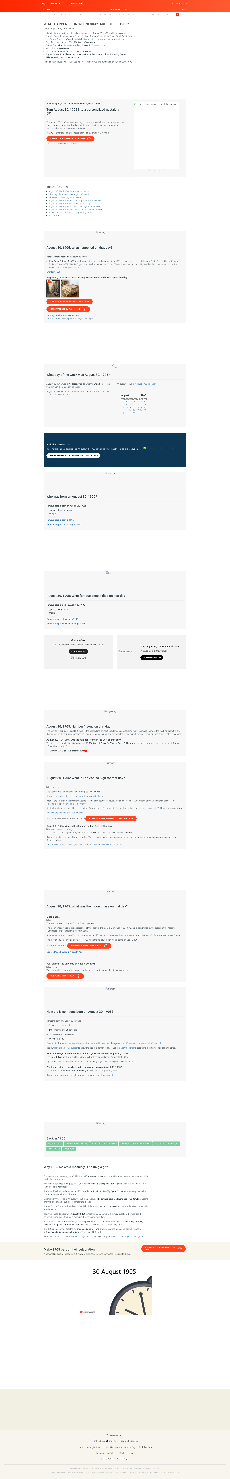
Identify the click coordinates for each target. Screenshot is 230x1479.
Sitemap (100, 1453)
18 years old (131, 1043)
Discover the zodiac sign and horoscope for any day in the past (75, 796)
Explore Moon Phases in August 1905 (64, 952)
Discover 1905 (55, 1144)
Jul (105, 9)
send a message (78, 651)
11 (86, 14)
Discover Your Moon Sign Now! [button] (86, 946)
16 (110, 14)
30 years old (144, 1043)
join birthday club (152, 658)
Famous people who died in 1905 (62, 619)
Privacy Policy (107, 1459)
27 (162, 14)
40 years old (156, 1043)
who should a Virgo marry (73, 804)
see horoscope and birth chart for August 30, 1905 (73, 456)
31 (183, 14)
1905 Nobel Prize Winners (104, 1144)
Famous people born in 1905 (60, 520)
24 (148, 14)
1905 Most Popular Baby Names (136, 1144)
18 (119, 14)
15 (105, 14)
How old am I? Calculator (66, 1048)
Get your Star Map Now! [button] (62, 976)
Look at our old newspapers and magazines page (69, 318)
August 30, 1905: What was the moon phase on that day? (75, 209)
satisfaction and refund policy (65, 143)
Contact (120, 1453)
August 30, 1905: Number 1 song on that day (69, 203)
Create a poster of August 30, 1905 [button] (67, 139)
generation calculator (105, 1075)
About (110, 1453)
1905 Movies (54, 1149)
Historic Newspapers (112, 1447)
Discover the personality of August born (64, 812)
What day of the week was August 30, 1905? (69, 194)
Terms (130, 1453)
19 (124, 14)
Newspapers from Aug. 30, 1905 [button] (65, 309)
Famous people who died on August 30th (65, 623)
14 (100, 14)
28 (167, 14)
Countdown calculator (67, 1061)
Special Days (130, 1447)
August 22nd (113, 808)
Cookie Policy (122, 1459)
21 (134, 14)
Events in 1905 (53, 272)
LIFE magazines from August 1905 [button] (66, 302)
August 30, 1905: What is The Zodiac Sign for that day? (74, 206)
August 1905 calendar (145, 384)
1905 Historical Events (77, 1144)
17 (114, 14)
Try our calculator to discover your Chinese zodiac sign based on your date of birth (84, 844)
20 (129, 14)
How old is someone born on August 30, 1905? (70, 212)
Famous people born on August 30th (63, 524)
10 (81, 14)
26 (158, 14)
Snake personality (66, 837)
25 (153, 14)
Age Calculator (127, 1048)
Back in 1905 (54, 215)
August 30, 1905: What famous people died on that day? (74, 200)
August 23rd (155, 808)
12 (90, 14)
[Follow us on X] (107, 1441)
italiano (183, 3)
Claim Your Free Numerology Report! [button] (108, 819)
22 (138, 14)
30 (130, 413)
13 (95, 14)
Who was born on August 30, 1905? (65, 197)
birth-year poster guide (132, 1236)
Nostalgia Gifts (93, 1447)
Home (80, 1447)
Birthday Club (145, 1447)
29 (172, 14)
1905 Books (69, 1149)
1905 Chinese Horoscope (166, 1144)
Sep (125, 9)
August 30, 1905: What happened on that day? (70, 191)
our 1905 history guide (77, 1236)
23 (143, 14)
